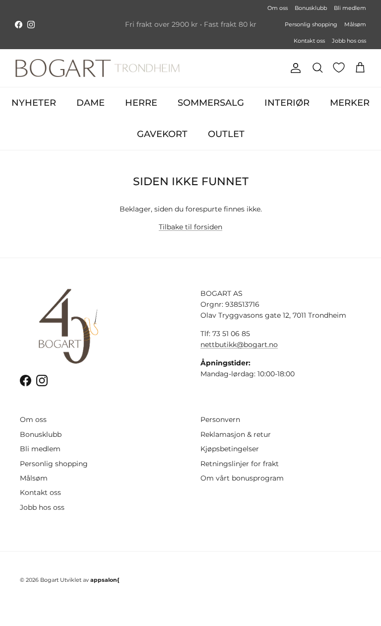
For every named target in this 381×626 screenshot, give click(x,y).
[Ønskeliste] (338, 67)
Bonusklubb (311, 7)
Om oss (277, 7)
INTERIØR (287, 102)
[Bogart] (97, 68)
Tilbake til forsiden (190, 226)
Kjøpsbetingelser (229, 448)
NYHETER (33, 102)
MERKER (350, 102)
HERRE (141, 102)
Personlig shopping (311, 24)
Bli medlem (350, 7)
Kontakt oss (309, 40)
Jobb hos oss (349, 40)
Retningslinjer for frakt (239, 463)
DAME (90, 102)
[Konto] (294, 68)
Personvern (220, 419)
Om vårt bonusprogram (242, 478)
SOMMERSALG (211, 102)
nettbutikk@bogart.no (239, 344)
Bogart (49, 579)
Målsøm (355, 24)
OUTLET (226, 134)
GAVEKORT (162, 134)
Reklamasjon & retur (235, 434)
